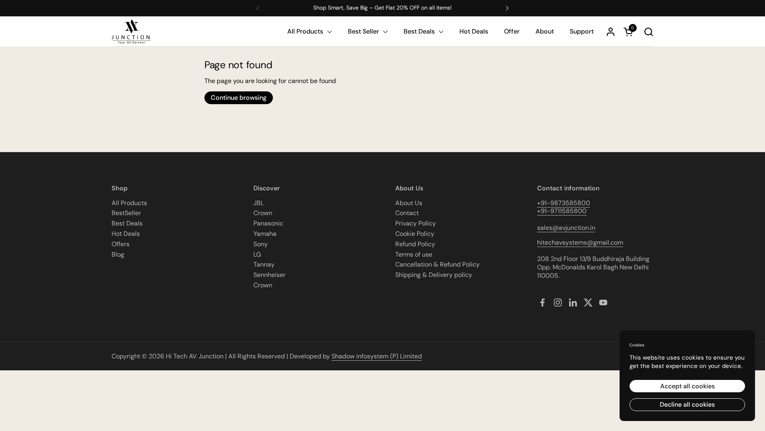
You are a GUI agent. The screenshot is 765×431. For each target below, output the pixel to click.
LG (257, 254)
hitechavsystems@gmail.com (580, 242)
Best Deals (127, 223)
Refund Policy (415, 244)
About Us (408, 203)
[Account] (611, 32)
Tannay (264, 264)
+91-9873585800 (563, 203)
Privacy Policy (415, 223)
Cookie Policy (414, 233)
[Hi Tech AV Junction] (131, 32)
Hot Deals (126, 233)
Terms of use (413, 254)
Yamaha (265, 233)
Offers (120, 244)
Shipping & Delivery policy (433, 275)
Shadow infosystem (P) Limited (377, 356)
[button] (648, 32)
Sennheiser (269, 275)
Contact (407, 213)
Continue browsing (239, 97)
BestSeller (126, 213)
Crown (262, 213)
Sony (260, 244)
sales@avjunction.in (566, 227)
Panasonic (268, 223)
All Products (129, 203)
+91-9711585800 (561, 211)
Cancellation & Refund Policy (437, 264)
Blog (118, 254)
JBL (258, 203)
